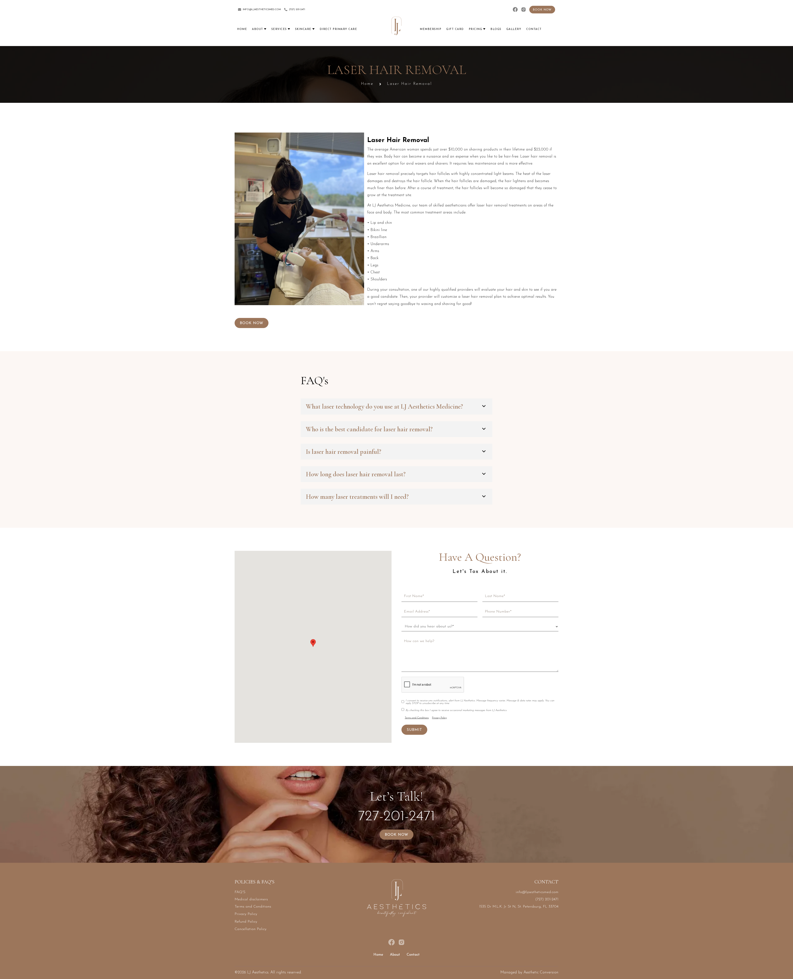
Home (367, 84)
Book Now (251, 323)
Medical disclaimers (251, 899)
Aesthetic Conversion (541, 972)
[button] (259, 29)
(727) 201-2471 (546, 899)
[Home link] (396, 26)
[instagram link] (523, 9)
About (395, 955)
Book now (542, 9)
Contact (413, 955)
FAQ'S (240, 892)
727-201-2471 (396, 816)
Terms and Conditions (417, 717)
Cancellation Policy (250, 929)
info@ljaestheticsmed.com (537, 892)
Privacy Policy (439, 717)
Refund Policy (246, 922)
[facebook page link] (515, 9)
